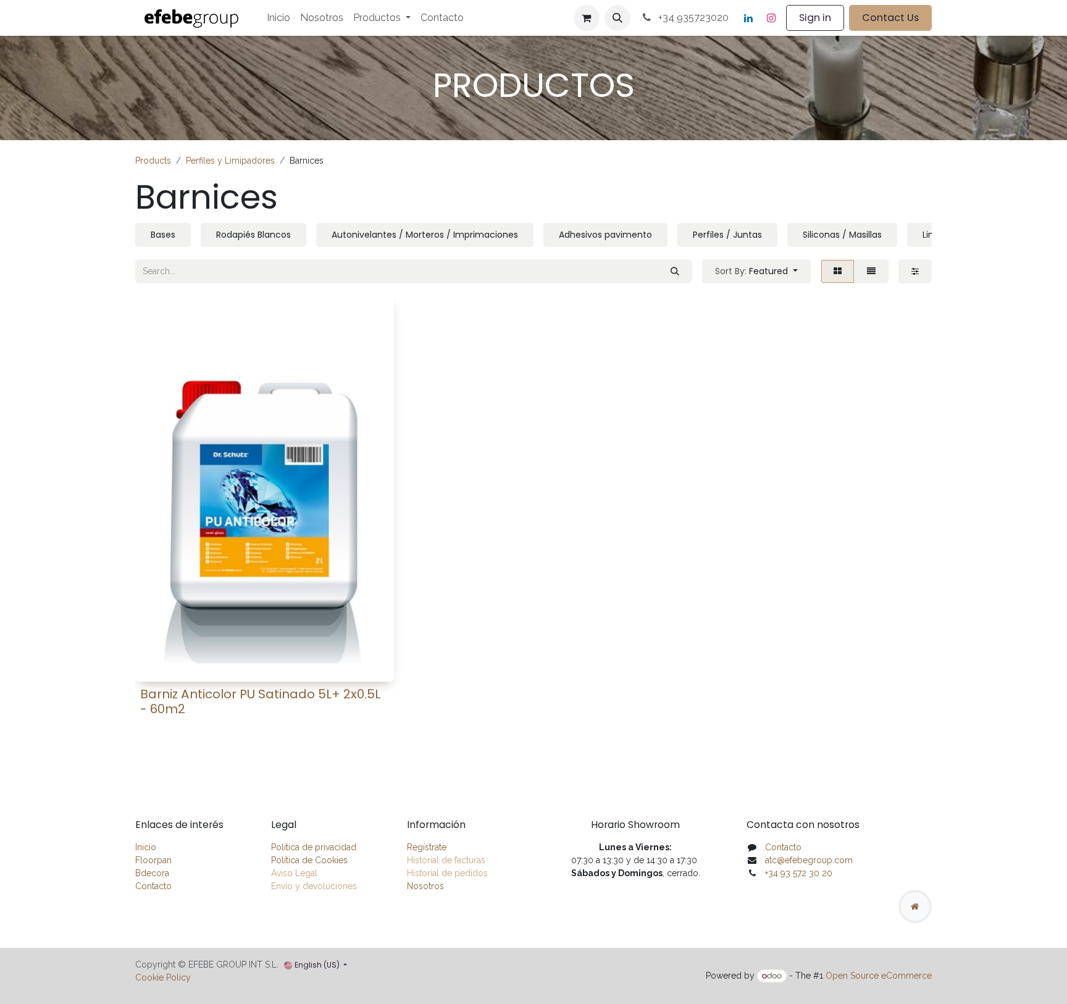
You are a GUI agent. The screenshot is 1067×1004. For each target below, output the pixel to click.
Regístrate (426, 847)
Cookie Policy (163, 977)
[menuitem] (278, 18)
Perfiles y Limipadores (230, 160)
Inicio (145, 847)
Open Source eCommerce (879, 976)
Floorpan (153, 860)
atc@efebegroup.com (809, 860)
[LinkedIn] (748, 18)
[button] (617, 18)
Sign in (815, 17)
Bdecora (152, 873)
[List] (871, 271)
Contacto (153, 886)
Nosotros (425, 886)
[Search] (675, 271)
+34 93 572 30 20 (798, 873)
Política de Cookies (309, 860)
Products (153, 160)
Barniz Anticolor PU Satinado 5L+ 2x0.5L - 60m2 (260, 701)
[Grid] (838, 271)
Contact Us (890, 17)
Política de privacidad (313, 847)
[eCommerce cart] (587, 18)
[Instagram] (771, 18)
